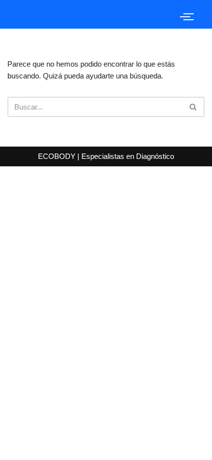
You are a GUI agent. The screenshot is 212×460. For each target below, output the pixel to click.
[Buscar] (193, 107)
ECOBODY (57, 156)
